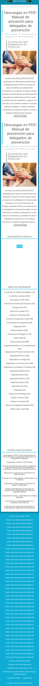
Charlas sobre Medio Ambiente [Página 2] (19, 520)
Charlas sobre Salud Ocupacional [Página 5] (19, 643)
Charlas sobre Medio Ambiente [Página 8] (19, 541)
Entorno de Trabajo (17, 311)
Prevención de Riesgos (17, 334)
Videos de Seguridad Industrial (17, 405)
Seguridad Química (17, 382)
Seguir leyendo (20, 116)
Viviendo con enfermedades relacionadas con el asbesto (19, 479)
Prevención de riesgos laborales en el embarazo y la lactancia (19, 502)
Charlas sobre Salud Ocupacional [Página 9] (19, 657)
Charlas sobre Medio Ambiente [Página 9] (19, 545)
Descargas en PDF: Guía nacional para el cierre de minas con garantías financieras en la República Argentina (20, 456)
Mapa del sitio (27, 678)
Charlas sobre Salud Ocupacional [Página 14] (19, 563)
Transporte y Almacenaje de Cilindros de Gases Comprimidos (19, 484)
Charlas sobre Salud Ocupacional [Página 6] (19, 646)
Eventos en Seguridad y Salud (17, 319)
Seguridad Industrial (17, 371)
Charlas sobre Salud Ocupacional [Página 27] (19, 614)
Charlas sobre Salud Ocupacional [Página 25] (19, 606)
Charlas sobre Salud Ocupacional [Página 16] (19, 570)
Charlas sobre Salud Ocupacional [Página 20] (19, 588)
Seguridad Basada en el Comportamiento (19, 345)
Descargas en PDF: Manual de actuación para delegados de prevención (20, 21)
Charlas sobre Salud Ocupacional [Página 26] (19, 610)
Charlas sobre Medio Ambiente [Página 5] (19, 530)
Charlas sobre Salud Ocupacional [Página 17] (19, 574)
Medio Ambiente (17, 330)
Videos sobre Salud (17, 409)
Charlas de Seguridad (10, 34)
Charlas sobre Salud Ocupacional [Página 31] (19, 632)
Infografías (17, 326)
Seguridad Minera (18, 375)
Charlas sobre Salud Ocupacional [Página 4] (19, 639)
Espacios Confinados (18, 315)
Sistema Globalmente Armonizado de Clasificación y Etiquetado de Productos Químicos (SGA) (19, 490)
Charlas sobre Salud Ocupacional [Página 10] (19, 549)
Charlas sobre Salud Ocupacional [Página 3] (19, 624)
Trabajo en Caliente (17, 401)
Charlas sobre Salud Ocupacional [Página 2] (19, 585)
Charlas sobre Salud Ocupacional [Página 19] (19, 581)
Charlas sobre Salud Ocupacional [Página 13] (19, 559)
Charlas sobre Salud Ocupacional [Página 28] (19, 617)
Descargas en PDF (17, 300)
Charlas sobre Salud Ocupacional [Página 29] (19, 621)
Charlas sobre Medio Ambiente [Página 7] (19, 538)
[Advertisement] (19, 265)
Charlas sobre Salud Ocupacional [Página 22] (19, 596)
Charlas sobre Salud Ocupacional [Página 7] (19, 650)
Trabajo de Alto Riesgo (17, 394)
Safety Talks (18, 338)
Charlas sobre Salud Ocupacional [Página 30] (19, 628)
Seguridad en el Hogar (18, 359)
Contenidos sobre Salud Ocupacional (19, 664)
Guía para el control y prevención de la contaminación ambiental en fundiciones (19, 507)
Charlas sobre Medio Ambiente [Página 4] (19, 527)
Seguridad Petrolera (17, 378)
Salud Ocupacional (17, 342)
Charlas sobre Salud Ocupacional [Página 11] (19, 552)
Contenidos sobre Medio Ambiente (19, 661)
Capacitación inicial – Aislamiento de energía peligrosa (19, 496)
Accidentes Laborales (17, 296)
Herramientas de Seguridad (17, 323)
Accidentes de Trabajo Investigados (18, 292)
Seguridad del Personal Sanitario (18, 352)
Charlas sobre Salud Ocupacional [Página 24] (19, 603)
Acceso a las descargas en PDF (19, 516)
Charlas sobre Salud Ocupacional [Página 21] (19, 592)
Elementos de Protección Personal (17, 304)
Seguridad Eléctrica (17, 356)
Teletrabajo (18, 390)
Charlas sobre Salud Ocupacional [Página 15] (19, 567)
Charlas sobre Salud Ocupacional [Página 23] (19, 599)
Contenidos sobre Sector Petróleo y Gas (19, 668)
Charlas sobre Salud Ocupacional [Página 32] (19, 635)
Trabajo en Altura (17, 398)
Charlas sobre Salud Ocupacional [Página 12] (19, 556)
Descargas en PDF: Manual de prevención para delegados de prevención (20, 133)
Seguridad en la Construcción (17, 363)
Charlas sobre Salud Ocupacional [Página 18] (19, 578)
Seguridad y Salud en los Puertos (19, 462)
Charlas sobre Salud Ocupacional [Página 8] (19, 653)
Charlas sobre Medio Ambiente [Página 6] (19, 534)
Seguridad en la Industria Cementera (18, 367)
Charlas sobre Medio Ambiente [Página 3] (19, 523)
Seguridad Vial (17, 386)
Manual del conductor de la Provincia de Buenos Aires (19, 473)
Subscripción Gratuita (14, 678)
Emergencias (17, 307)
